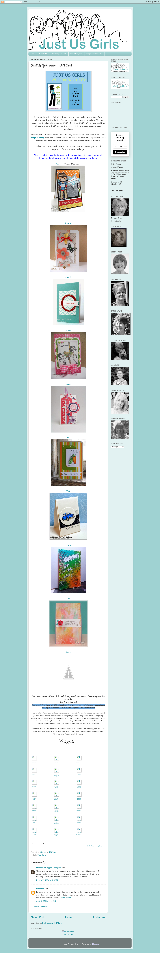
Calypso (60, 164)
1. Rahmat (34, 762)
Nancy (68, 384)
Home (33, 54)
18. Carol (79, 822)
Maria (68, 545)
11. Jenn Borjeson (56, 799)
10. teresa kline (34, 799)
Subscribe (120, 152)
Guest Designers (76, 54)
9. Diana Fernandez (78, 787)
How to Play (43, 54)
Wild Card (41, 855)
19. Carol (34, 834)
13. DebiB (34, 810)
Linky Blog (99, 846)
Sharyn (68, 331)
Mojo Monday (37, 138)
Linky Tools (90, 846)
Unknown (40, 889)
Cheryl (68, 652)
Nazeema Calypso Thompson (48, 868)
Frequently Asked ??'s (94, 54)
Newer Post (37, 917)
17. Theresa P (56, 823)
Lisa (68, 599)
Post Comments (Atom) (52, 923)
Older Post (99, 917)
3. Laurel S (78, 762)
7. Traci (34, 786)
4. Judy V (34, 774)
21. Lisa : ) (78, 834)
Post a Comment (41, 907)
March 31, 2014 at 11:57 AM (47, 880)
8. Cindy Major (56, 787)
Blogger (95, 944)
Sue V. (68, 277)
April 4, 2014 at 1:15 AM (46, 901)
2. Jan (56, 762)
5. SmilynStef (56, 775)
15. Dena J (78, 810)
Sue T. (68, 438)
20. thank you (56, 835)
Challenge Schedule (59, 54)
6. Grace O (78, 774)
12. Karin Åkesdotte (78, 799)
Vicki (68, 491)
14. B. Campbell (56, 811)
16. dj (34, 822)
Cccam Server (65, 898)
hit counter (68, 934)
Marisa (68, 223)
